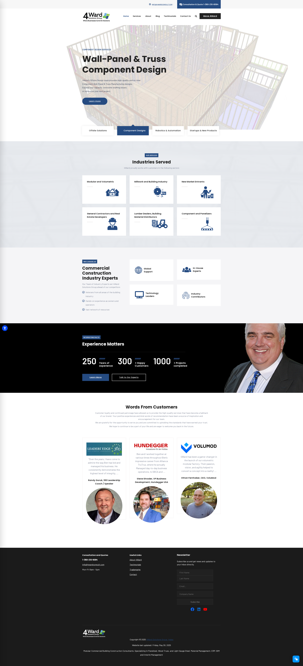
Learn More (96, 377)
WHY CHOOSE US (89, 261)
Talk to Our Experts (129, 377)
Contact (133, 574)
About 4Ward (136, 559)
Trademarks (135, 569)
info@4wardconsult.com (162, 4)
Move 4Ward (210, 16)
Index (170, 639)
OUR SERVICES (151, 155)
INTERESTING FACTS (91, 337)
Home (126, 16)
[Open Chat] (296, 659)
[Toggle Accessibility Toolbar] (5, 328)
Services (137, 16)
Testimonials (170, 16)
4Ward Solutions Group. (157, 639)
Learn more (95, 101)
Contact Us (185, 16)
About (148, 16)
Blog (158, 16)
